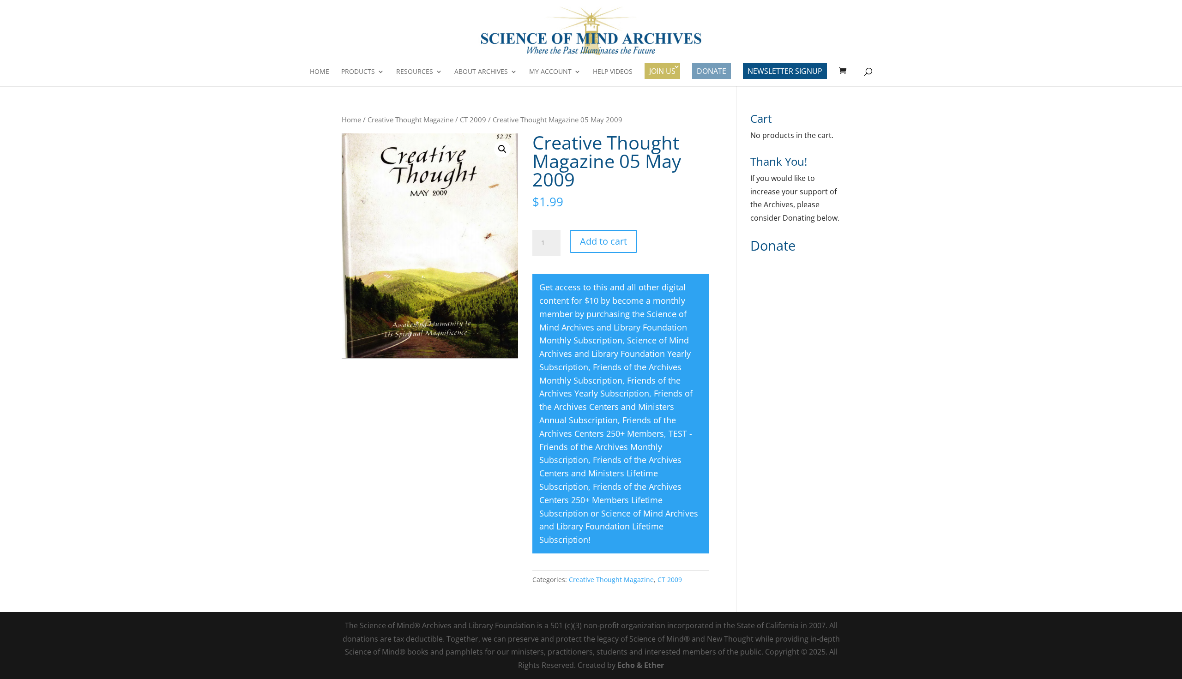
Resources (414, 72)
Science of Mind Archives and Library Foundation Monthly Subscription (613, 327)
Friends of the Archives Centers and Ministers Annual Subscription (616, 407)
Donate (711, 71)
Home (319, 72)
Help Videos (613, 72)
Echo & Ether (640, 665)
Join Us (662, 71)
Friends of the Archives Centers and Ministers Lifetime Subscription (610, 473)
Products (358, 72)
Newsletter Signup (785, 71)
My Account (550, 72)
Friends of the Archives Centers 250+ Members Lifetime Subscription (610, 500)
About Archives (481, 72)
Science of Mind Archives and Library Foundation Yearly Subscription (615, 354)
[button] (502, 149)
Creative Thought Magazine (410, 119)
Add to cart (603, 241)
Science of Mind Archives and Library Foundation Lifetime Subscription (618, 527)
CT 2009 (473, 119)
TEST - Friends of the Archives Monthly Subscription (615, 447)
